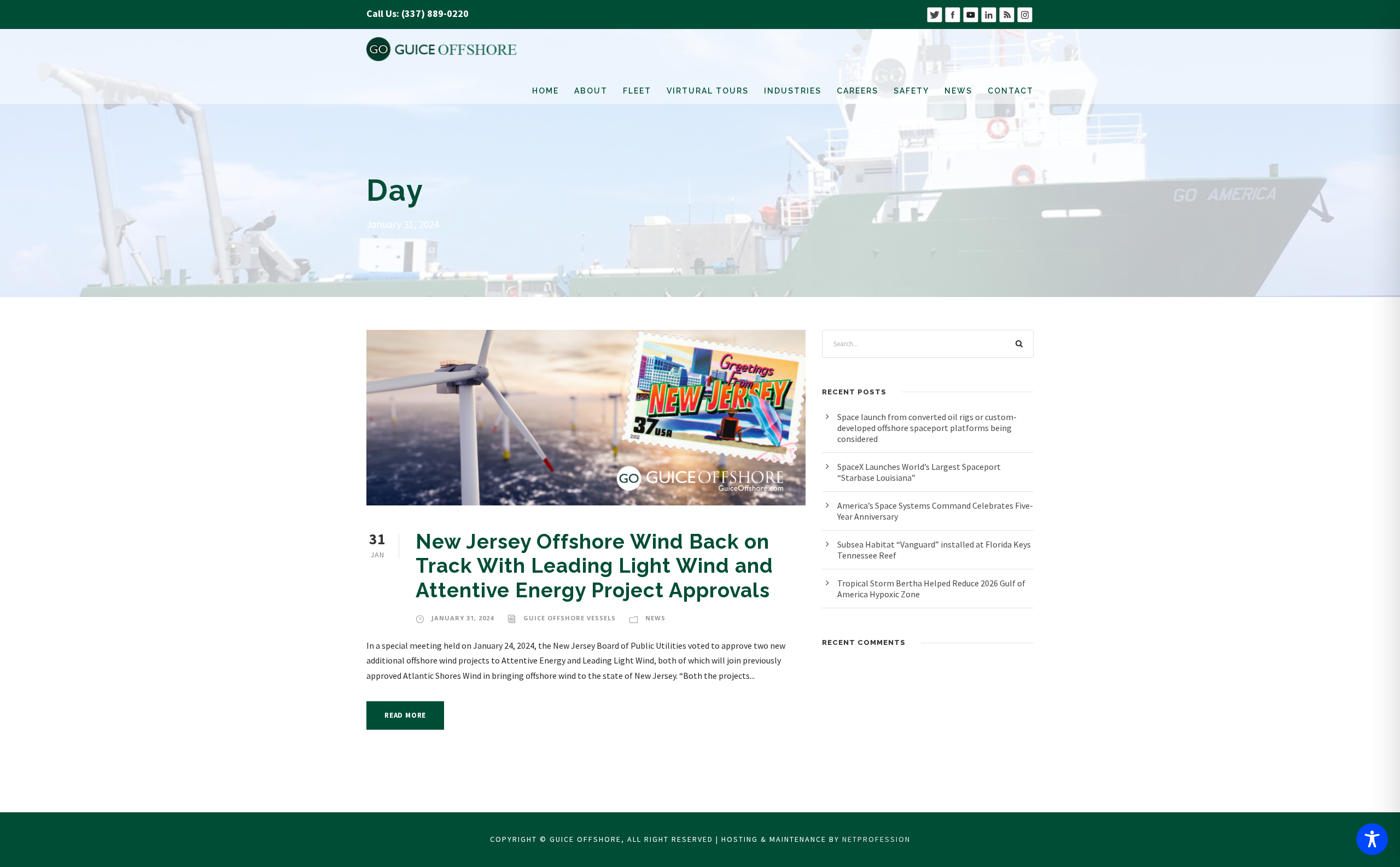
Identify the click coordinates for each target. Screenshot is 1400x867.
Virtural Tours (708, 90)
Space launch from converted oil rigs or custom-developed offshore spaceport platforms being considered (927, 427)
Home (545, 90)
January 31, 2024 (462, 618)
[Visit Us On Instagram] (1025, 13)
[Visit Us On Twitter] (934, 13)
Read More (405, 715)
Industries (792, 90)
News (958, 90)
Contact (1011, 90)
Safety (911, 90)
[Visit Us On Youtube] (970, 13)
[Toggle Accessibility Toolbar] (1372, 839)
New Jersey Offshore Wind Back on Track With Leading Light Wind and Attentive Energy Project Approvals (594, 565)
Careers (857, 90)
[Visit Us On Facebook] (952, 13)
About (591, 90)
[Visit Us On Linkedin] (988, 13)
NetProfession (876, 839)
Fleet (637, 90)
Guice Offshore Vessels (569, 618)
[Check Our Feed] (1007, 13)
